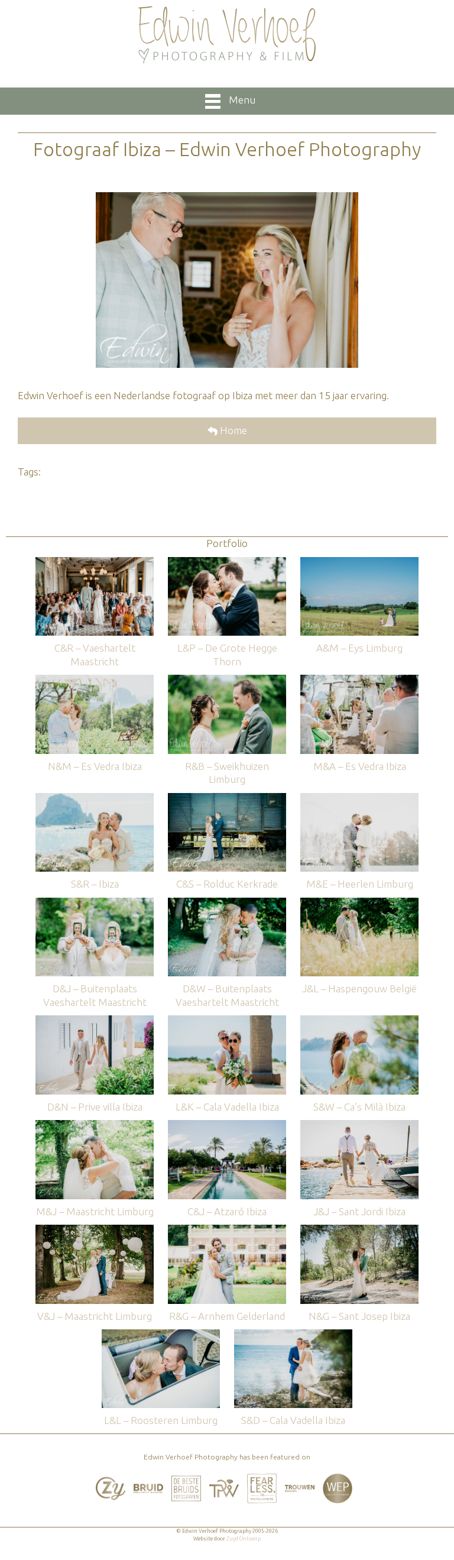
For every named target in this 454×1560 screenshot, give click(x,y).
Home (232, 430)
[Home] (227, 35)
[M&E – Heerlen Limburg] (359, 798)
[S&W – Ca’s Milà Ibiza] (359, 1021)
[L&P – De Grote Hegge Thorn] (227, 562)
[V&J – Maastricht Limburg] (95, 1230)
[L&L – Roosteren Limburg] (161, 1335)
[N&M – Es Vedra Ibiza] (95, 680)
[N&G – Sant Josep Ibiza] (359, 1230)
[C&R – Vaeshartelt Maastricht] (95, 562)
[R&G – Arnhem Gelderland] (227, 1230)
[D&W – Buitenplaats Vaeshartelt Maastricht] (227, 903)
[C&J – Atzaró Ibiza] (227, 1125)
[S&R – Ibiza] (95, 798)
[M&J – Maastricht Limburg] (95, 1125)
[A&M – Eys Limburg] (359, 562)
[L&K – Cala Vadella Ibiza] (227, 1021)
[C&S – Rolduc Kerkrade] (227, 798)
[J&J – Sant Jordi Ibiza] (359, 1125)
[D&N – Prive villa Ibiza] (95, 1021)
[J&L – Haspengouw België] (359, 903)
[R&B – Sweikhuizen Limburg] (227, 680)
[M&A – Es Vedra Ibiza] (359, 680)
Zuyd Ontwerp (243, 1539)
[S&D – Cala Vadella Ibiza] (293, 1335)
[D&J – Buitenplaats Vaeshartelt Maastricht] (95, 903)
